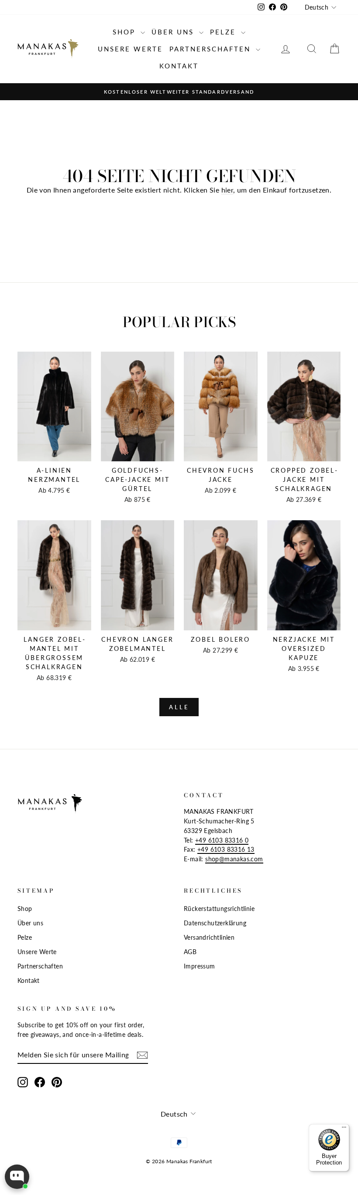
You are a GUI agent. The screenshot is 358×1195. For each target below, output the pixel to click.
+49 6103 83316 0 (221, 840)
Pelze (224, 32)
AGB (190, 951)
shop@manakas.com (234, 859)
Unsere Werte (130, 49)
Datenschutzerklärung (215, 923)
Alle (179, 707)
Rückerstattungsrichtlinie (219, 908)
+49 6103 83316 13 (226, 849)
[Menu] (344, 1129)
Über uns (174, 32)
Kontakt (179, 66)
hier (227, 190)
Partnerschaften (211, 49)
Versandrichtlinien (209, 937)
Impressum (199, 966)
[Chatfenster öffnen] (17, 1177)
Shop (125, 32)
